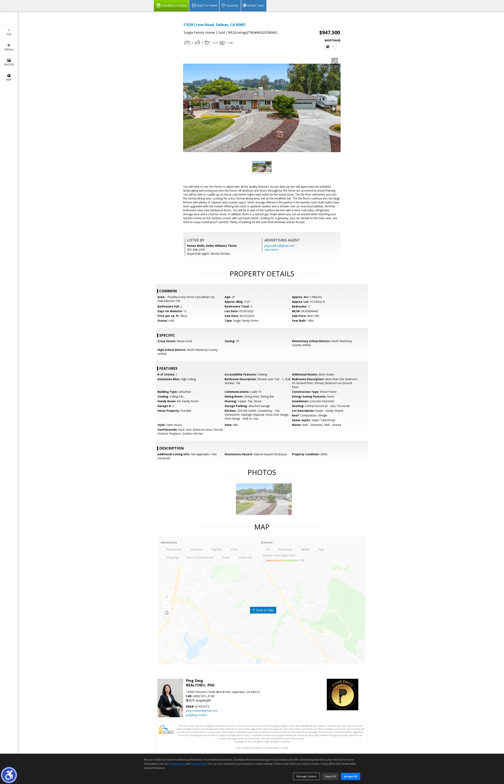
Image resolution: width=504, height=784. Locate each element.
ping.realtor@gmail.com (279, 246)
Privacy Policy (177, 763)
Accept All (350, 776)
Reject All (330, 776)
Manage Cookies (306, 776)
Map (8, 79)
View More (271, 249)
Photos (9, 64)
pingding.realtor (196, 715)
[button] (9, 775)
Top (8, 34)
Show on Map (264, 610)
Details (9, 49)
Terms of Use (199, 763)
